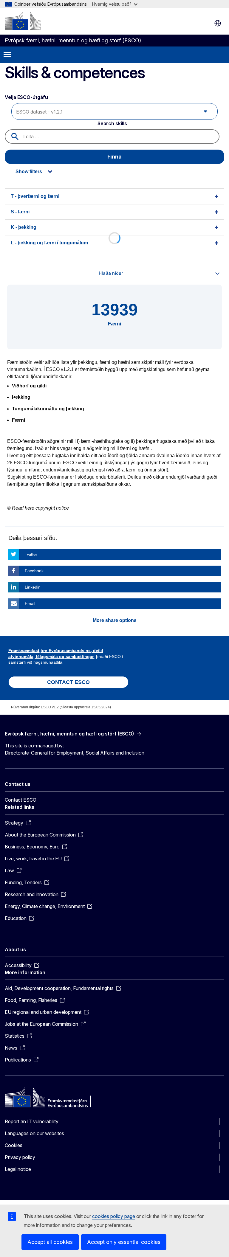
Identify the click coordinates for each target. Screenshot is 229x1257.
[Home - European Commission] (23, 21)
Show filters (29, 171)
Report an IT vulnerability (31, 1121)
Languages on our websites (34, 1133)
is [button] (217, 23)
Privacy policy (20, 1157)
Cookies (13, 1145)
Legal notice (18, 1169)
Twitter (31, 554)
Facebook (34, 570)
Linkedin (33, 587)
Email (30, 603)
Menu (7, 55)
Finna (114, 156)
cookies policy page (113, 1216)
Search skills (112, 123)
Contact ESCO (20, 800)
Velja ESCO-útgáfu (27, 97)
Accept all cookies (50, 1242)
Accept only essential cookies (123, 1242)
